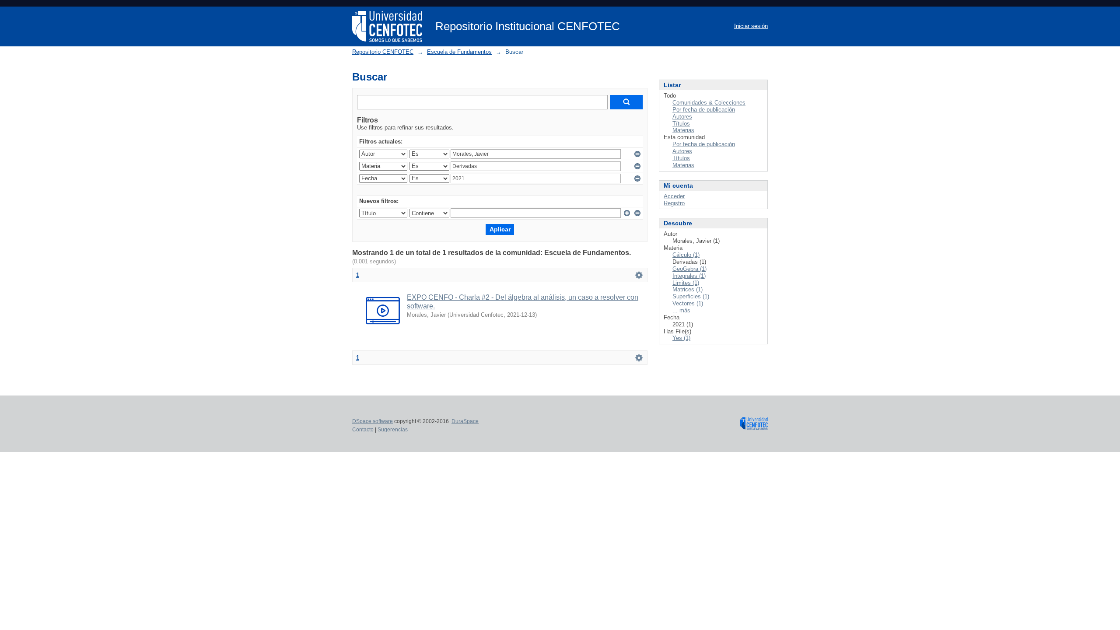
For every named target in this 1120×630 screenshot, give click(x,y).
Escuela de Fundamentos (459, 52)
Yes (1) (681, 338)
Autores (682, 116)
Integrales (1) (689, 276)
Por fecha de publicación (703, 109)
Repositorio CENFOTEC (382, 52)
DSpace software (372, 421)
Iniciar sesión (751, 26)
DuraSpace (465, 421)
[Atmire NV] (754, 426)
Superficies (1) (690, 296)
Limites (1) (685, 283)
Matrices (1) (687, 289)
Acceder (674, 196)
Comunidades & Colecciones (709, 102)
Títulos (681, 123)
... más (681, 310)
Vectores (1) (687, 303)
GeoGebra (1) (689, 269)
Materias (683, 130)
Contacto (363, 430)
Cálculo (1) (686, 255)
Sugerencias (393, 430)
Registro (674, 203)
